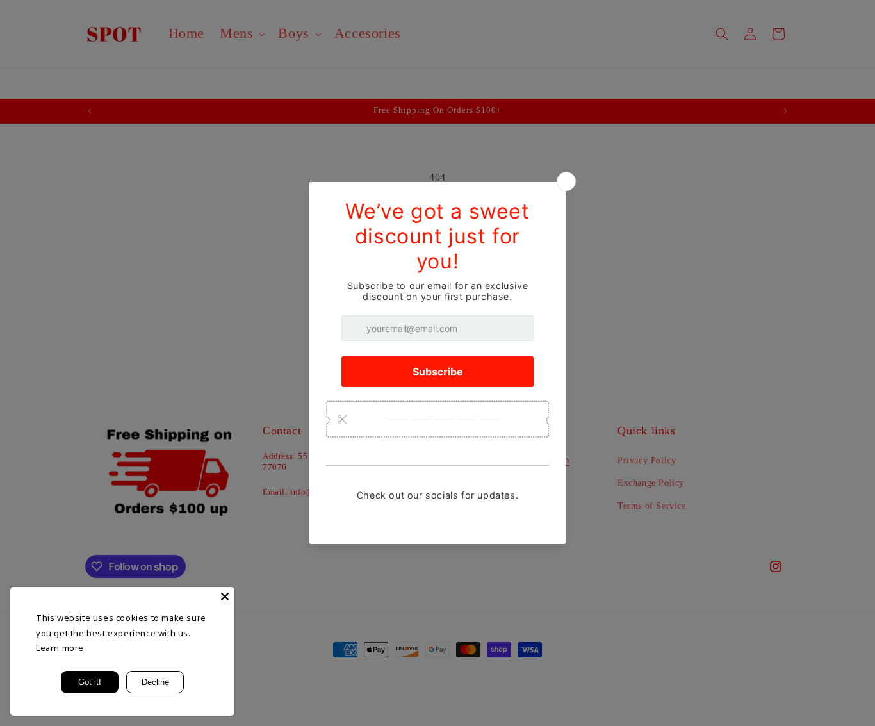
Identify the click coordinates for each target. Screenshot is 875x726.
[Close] (224, 596)
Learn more (60, 648)
